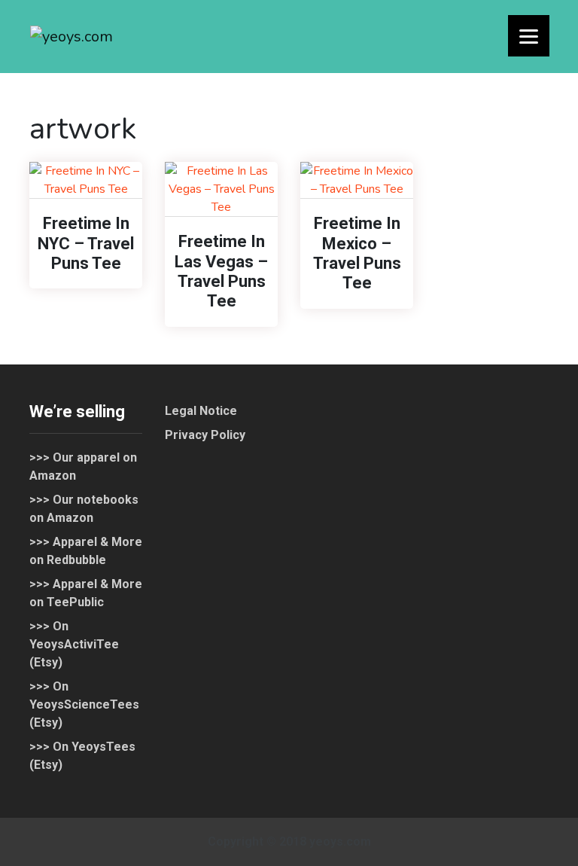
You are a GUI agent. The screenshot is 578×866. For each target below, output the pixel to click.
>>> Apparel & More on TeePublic (85, 593)
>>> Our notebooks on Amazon (83, 508)
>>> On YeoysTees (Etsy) (82, 755)
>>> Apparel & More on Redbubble (85, 551)
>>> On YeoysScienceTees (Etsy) (84, 704)
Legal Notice (201, 411)
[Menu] (528, 35)
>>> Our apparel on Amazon (83, 466)
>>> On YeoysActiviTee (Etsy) (74, 644)
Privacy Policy (205, 435)
